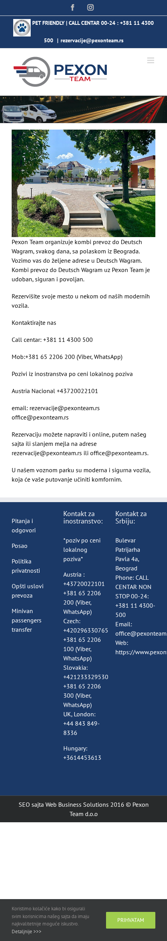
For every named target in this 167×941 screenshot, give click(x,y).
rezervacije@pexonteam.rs (92, 40)
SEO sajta (31, 804)
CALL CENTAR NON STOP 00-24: (133, 587)
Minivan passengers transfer (27, 620)
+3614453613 (82, 757)
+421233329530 (85, 677)
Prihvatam (130, 920)
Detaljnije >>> (27, 931)
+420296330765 (85, 630)
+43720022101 (84, 583)
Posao (20, 545)
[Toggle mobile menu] (151, 60)
